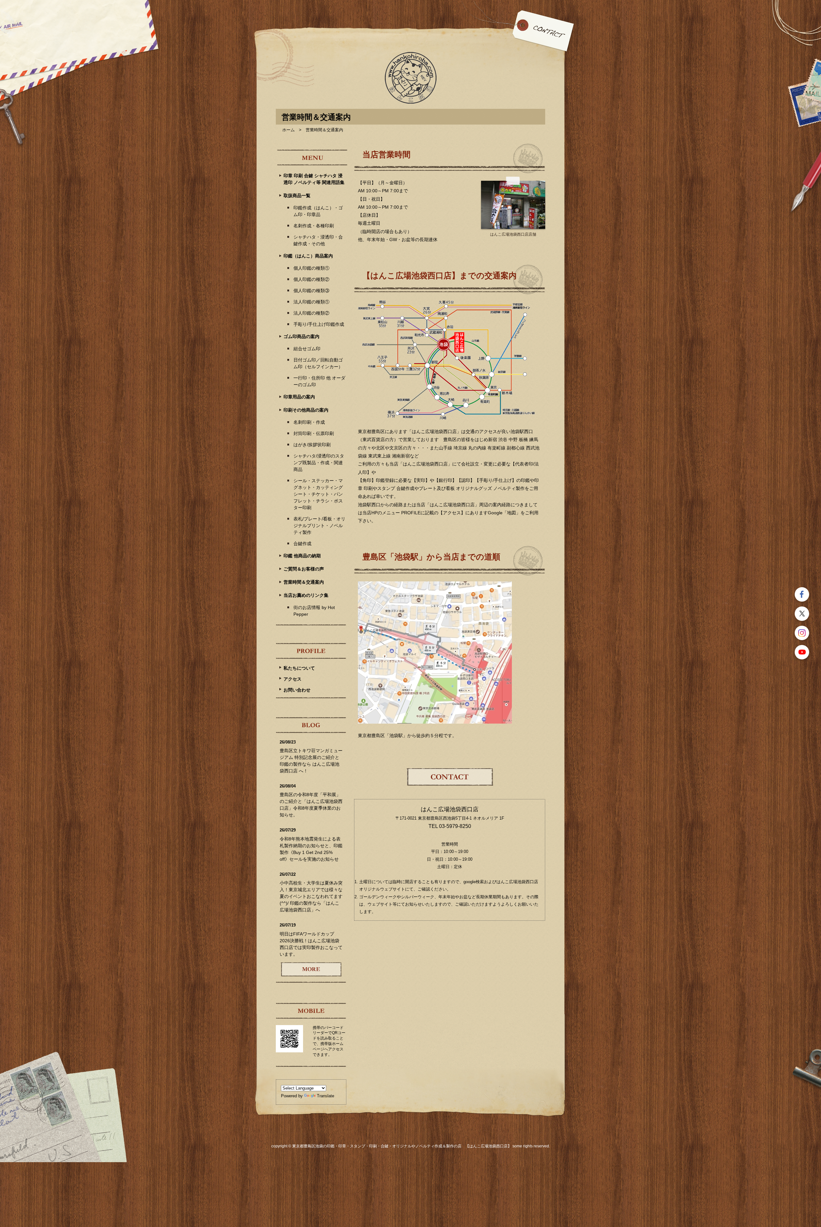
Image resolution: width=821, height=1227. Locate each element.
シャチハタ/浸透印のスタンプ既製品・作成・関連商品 (318, 462)
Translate (325, 1095)
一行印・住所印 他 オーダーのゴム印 (319, 381)
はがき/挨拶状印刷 (312, 444)
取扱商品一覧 (297, 195)
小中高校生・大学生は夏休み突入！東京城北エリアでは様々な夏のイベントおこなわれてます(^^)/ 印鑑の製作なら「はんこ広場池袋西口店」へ (311, 896)
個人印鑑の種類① (311, 268)
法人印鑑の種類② (311, 313)
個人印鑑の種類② (311, 279)
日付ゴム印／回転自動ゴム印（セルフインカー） (318, 363)
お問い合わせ (297, 689)
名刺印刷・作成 (309, 422)
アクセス (292, 679)
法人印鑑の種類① (311, 301)
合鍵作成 (302, 543)
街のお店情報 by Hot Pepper (314, 611)
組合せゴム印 (306, 348)
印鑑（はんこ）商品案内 (308, 255)
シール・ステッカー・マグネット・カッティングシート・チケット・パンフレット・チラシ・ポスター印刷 (318, 494)
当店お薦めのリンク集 (306, 595)
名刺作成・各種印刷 (313, 225)
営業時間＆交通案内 (304, 582)
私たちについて (299, 668)
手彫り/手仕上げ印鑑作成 (318, 324)
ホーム (288, 129)
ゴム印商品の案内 (301, 336)
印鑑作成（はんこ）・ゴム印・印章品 (318, 211)
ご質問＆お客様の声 (304, 568)
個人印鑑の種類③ (311, 290)
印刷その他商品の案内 (306, 410)
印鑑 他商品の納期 (302, 555)
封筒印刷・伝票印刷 (313, 433)
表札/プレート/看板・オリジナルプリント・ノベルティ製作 (319, 525)
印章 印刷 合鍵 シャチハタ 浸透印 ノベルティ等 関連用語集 (314, 179)
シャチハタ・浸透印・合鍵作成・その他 (318, 240)
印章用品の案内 (299, 396)
